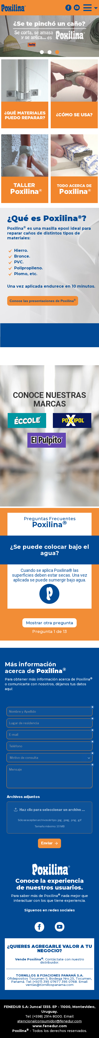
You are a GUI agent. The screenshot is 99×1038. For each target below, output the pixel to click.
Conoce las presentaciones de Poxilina (43, 300)
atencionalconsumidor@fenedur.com (49, 1021)
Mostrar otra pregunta (49, 622)
